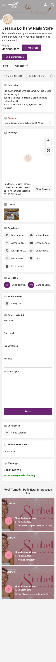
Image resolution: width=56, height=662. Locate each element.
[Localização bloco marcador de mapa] (28, 158)
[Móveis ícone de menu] (4, 5)
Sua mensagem (11, 371)
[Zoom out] (48, 145)
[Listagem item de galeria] (11, 214)
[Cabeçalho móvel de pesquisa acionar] (52, 4)
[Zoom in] (48, 140)
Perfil (5, 66)
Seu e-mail (9, 333)
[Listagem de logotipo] (7, 19)
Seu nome (8, 320)
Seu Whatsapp (11, 346)
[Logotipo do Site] (13, 5)
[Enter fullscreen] (48, 151)
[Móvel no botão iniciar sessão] (45, 4)
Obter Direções (43, 189)
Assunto (8, 358)
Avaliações (21, 66)
